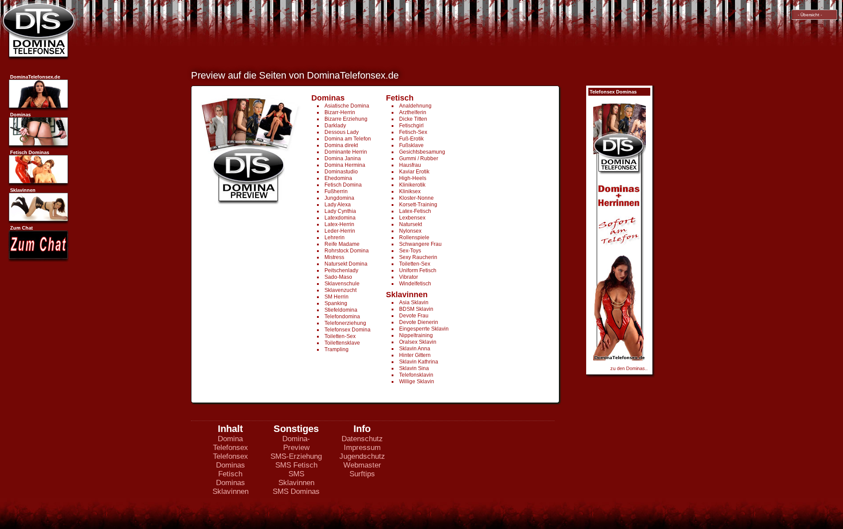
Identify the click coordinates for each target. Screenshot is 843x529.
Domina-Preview (296, 443)
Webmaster (362, 465)
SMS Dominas (296, 491)
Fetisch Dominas (230, 478)
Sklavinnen (231, 491)
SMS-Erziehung (296, 456)
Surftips (362, 474)
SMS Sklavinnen (296, 478)
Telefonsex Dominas (230, 460)
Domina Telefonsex (230, 443)
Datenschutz (362, 439)
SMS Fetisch (296, 465)
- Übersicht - (808, 14)
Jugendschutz (362, 456)
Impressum (362, 447)
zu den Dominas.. (629, 368)
